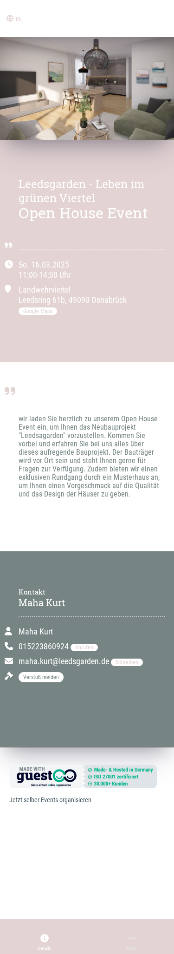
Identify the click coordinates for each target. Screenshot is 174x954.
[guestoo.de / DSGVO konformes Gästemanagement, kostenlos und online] (82, 776)
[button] (44, 942)
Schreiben (127, 662)
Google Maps (37, 311)
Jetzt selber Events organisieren (50, 800)
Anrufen (84, 647)
